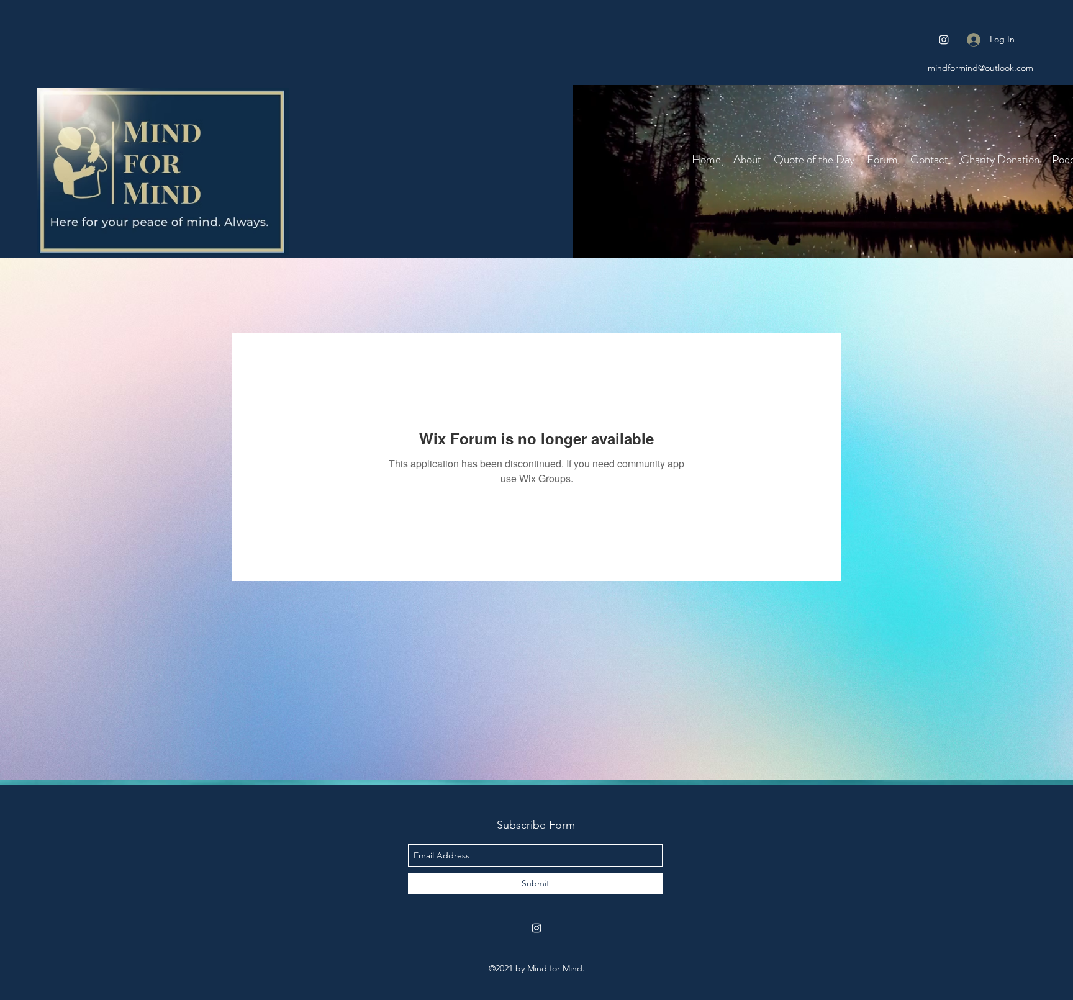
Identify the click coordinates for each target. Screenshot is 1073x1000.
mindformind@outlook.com (980, 67)
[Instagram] (944, 40)
